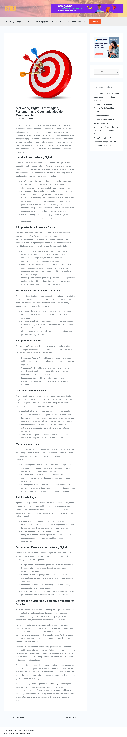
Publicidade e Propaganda (38, 21)
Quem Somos (77, 21)
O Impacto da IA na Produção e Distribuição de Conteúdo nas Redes (106, 130)
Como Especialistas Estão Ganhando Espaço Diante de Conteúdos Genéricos (105, 141)
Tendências (64, 21)
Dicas (54, 21)
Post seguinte (71, 717)
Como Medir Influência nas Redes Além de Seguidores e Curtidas (105, 108)
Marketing (9, 21)
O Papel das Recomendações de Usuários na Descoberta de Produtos (106, 97)
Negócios (21, 21)
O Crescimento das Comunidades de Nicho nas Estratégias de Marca (105, 119)
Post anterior (19, 717)
